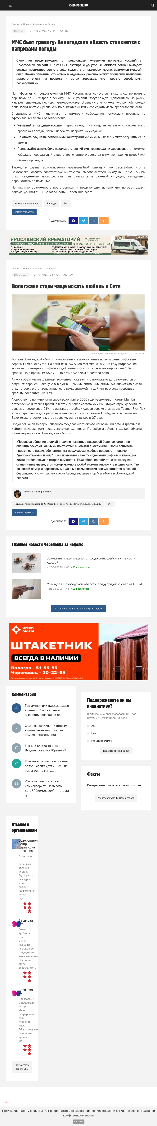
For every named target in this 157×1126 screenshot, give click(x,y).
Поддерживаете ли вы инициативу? (109, 703)
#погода (51, 203)
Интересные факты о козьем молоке (114, 785)
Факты (93, 774)
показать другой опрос (116, 750)
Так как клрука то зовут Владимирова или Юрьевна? (45, 748)
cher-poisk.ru (78, 5)
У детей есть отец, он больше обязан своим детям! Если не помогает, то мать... (46, 765)
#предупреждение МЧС (27, 203)
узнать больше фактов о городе (116, 798)
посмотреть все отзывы (22, 1067)
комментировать (24, 211)
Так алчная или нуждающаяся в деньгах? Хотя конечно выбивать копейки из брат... (47, 710)
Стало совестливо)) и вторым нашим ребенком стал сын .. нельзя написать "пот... (46, 730)
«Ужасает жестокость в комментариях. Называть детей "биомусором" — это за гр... (47, 788)
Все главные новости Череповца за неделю (78, 608)
